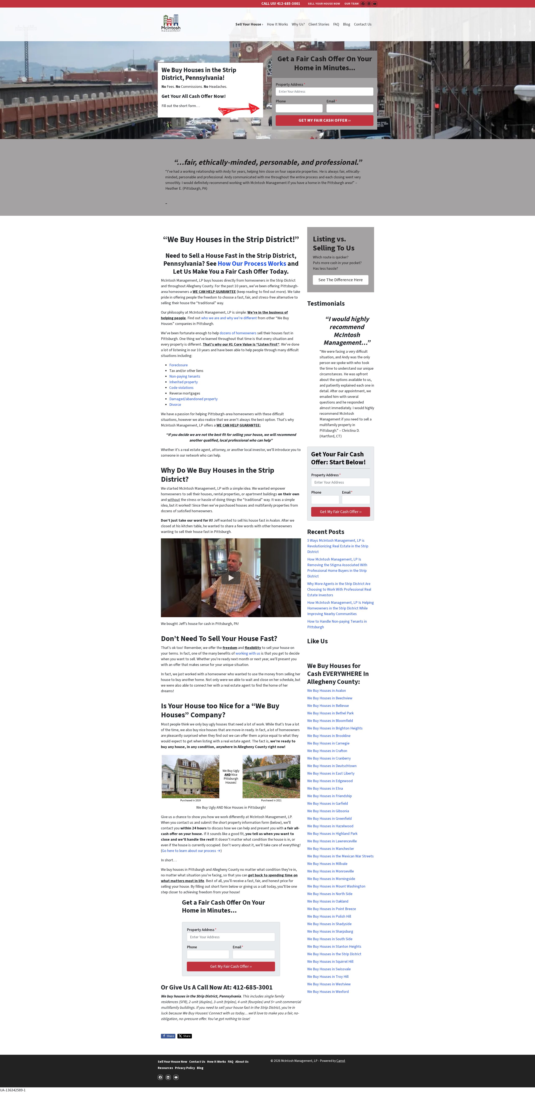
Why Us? (298, 24)
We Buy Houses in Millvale (327, 863)
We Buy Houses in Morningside (331, 878)
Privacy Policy (185, 1068)
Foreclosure (178, 365)
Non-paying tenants (184, 376)
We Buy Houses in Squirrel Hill (330, 961)
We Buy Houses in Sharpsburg (330, 931)
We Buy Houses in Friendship (329, 796)
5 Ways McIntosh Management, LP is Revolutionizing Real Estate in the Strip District (337, 546)
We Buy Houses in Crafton (327, 750)
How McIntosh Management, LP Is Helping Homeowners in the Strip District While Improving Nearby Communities (340, 608)
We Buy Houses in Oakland (327, 901)
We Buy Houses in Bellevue (328, 705)
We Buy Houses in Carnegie (328, 743)
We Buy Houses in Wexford (328, 991)
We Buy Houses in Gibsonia (328, 811)
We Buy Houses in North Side (329, 893)
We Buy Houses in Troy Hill (328, 976)
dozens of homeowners (238, 333)
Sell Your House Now (172, 1061)
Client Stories (318, 24)
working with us (248, 653)
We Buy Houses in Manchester (330, 848)
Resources (165, 1068)
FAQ (336, 24)
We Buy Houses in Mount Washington (336, 886)
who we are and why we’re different (229, 318)
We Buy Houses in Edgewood (330, 781)
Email (331, 101)
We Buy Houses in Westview (329, 984)
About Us (241, 1061)
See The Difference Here (340, 280)
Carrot (340, 1061)
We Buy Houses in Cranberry (329, 758)
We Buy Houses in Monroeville (330, 871)
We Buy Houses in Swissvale (329, 969)
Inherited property (183, 382)
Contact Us (363, 24)
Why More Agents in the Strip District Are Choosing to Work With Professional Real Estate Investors (339, 589)
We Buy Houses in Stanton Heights (334, 946)
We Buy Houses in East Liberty (330, 773)
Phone (281, 101)
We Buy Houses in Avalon (326, 690)
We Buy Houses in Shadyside (329, 924)
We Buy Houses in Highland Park (332, 833)
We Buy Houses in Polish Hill (329, 916)
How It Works (277, 24)
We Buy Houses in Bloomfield (330, 720)
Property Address (290, 84)
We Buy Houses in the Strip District (334, 954)
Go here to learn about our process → (191, 850)
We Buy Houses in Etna (325, 788)
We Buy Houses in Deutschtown (332, 766)
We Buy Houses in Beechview (329, 698)
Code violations (181, 387)
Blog (346, 24)
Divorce (175, 404)
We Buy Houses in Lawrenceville (332, 841)
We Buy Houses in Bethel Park (330, 713)
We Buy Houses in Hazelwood (330, 826)
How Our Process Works (252, 263)
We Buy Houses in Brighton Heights (335, 728)
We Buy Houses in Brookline (328, 735)
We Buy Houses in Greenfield (329, 818)
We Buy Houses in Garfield (327, 803)
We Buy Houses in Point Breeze (331, 909)
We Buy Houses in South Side (329, 939)
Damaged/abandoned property (193, 399)
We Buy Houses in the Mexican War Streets (340, 856)
